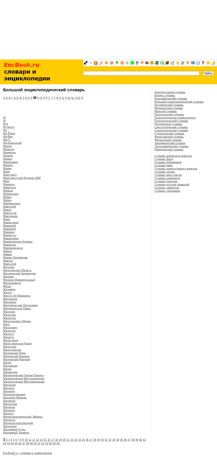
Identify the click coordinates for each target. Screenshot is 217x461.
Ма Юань (9, 133)
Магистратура (12, 349)
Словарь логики (164, 171)
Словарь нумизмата (167, 178)
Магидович (10, 327)
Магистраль (10, 340)
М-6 (5, 123)
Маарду (8, 165)
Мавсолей (9, 264)
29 (98, 439)
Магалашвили (12, 283)
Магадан (8, 267)
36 (125, 439)
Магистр (8, 334)
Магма (7, 369)
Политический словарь (169, 114)
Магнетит (9, 410)
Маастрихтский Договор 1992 (22, 178)
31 (106, 439)
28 (94, 439)
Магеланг (9, 311)
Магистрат (10, 346)
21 (68, 439)
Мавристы (9, 235)
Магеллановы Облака (17, 321)
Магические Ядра (14, 353)
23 (75, 439)
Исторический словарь (169, 105)
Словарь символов (166, 187)
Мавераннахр (11, 203)
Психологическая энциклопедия (175, 117)
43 (8, 443)
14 (41, 439)
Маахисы (9, 184)
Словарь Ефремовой (167, 162)
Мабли (7, 197)
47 (23, 443)
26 (87, 439)
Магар (7, 286)
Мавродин (9, 244)
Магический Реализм (16, 359)
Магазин (8, 276)
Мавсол (8, 260)
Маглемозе (10, 365)
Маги (6, 324)
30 (102, 439)
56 (58, 443)
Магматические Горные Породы (23, 375)
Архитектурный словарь (169, 92)
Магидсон (9, 330)
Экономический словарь (170, 143)
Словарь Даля (163, 159)
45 (16, 443)
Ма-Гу (7, 139)
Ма (5, 130)
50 (35, 443)
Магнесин (9, 400)
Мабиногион (10, 193)
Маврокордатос (13, 248)
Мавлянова (10, 216)
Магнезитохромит (14, 394)
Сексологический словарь (171, 127)
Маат (6, 181)
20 (64, 439)
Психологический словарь (171, 120)
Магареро (9, 289)
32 (109, 439)
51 (39, 443)
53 (46, 443)
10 (26, 439)
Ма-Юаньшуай (12, 143)
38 (132, 439)
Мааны (7, 158)
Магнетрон (10, 426)
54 (50, 443)
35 (121, 439)
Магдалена (10, 299)
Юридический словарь (169, 149)
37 (129, 439)
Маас (6, 171)
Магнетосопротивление (18, 423)
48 (27, 443)
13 (37, 439)
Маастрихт (10, 174)
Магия (7, 362)
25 (83, 439)
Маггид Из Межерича (16, 295)
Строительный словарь (169, 133)
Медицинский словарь (168, 108)
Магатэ (7, 292)
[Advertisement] (108, 29)
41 (144, 439)
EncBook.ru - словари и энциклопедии (27, 453)
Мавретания (11, 222)
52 (42, 443)
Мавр (6, 219)
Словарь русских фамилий (171, 184)
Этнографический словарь (171, 146)
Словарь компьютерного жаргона (175, 168)
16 (48, 439)
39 (136, 439)
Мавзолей (9, 206)
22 (71, 439)
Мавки (7, 209)
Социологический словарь (171, 130)
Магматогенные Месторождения (24, 381)
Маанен (8, 155)
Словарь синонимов (167, 191)
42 (4, 443)
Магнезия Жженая (14, 397)
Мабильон (9, 187)
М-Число (8, 127)
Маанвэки (9, 152)
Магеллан (9, 314)
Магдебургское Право (17, 308)
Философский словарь (169, 136)
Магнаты (8, 388)
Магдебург (10, 302)
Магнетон (9, 420)
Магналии (9, 385)
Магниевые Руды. (14, 429)
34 (117, 439)
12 (33, 439)
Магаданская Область (17, 270)
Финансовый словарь (168, 140)
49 (31, 443)
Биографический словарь (170, 98)
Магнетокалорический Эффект (23, 416)
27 (90, 439)
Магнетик (9, 407)
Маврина (8, 232)
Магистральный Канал (17, 343)
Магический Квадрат (16, 356)
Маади (7, 146)
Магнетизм (10, 404)
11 (30, 439)
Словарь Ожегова (165, 181)
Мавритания (11, 238)
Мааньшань (10, 162)
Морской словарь (165, 111)
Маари (7, 168)
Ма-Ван (8, 136)
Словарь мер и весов (168, 175)
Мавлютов (10, 213)
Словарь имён (163, 165)
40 (140, 439)
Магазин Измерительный (19, 279)
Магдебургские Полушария (20, 305)
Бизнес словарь (164, 95)
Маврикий (9, 225)
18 (56, 439)
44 (12, 443)
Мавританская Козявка (17, 241)
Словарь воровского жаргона (173, 155)
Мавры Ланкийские (15, 257)
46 (19, 443)
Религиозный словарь (168, 124)
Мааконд (8, 149)
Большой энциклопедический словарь (179, 101)
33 (113, 439)
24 (79, 439)
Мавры (7, 251)
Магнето (8, 413)
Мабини (8, 190)
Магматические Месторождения (23, 378)
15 (45, 439)
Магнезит (9, 391)
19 (60, 439)
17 (52, 439)
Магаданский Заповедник (19, 273)
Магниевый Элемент (16, 432)
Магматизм (10, 372)
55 (54, 443)
